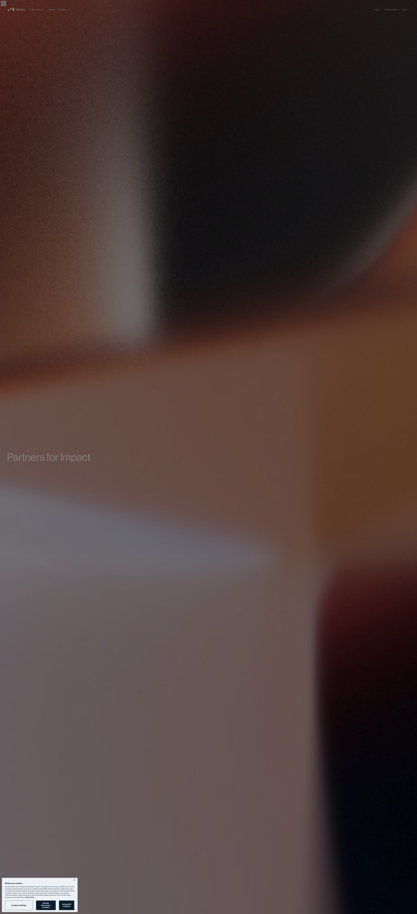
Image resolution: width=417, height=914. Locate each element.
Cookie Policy (29, 897)
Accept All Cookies (66, 905)
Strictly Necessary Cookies (45, 905)
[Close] (74, 880)
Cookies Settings (19, 905)
